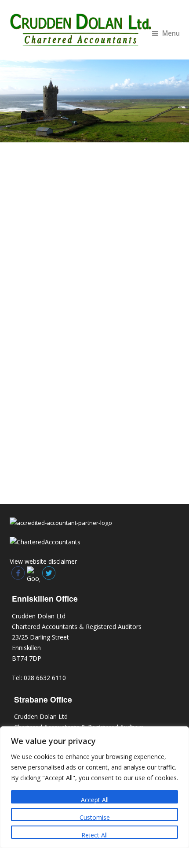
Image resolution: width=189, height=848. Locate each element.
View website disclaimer (43, 561)
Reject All (94, 835)
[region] (94, 787)
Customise (95, 817)
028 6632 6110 (45, 677)
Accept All (95, 799)
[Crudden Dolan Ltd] (95, 29)
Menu (171, 33)
